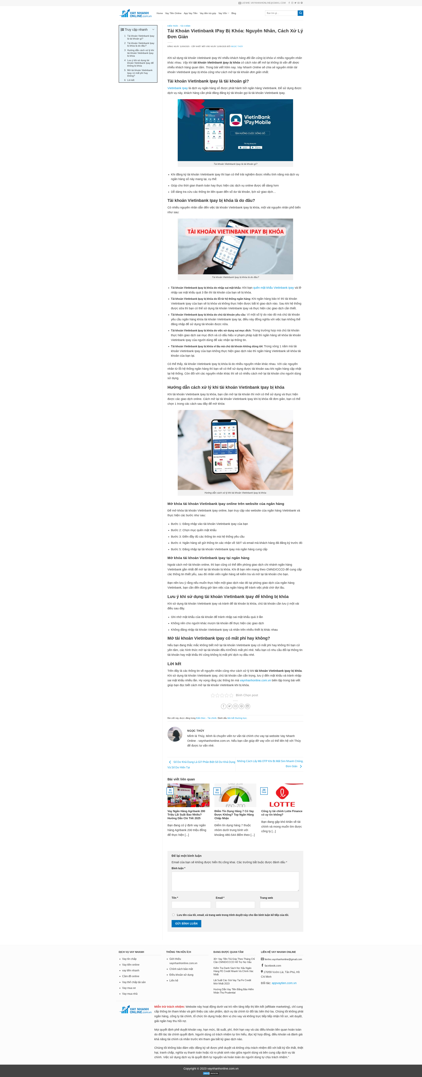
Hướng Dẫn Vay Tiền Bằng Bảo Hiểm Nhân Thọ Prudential (233, 991)
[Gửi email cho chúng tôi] (299, 3)
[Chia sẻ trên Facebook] (223, 706)
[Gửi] (300, 13)
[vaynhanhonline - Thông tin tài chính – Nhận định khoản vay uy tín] (135, 13)
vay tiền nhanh (130, 970)
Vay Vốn (222, 13)
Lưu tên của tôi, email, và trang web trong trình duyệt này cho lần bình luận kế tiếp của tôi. (233, 914)
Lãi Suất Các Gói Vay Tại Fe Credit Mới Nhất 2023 (232, 982)
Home (160, 13)
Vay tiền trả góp (208, 13)
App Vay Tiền (190, 13)
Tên (175, 897)
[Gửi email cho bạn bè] (235, 706)
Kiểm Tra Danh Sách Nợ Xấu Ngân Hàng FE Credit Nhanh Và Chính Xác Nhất (233, 971)
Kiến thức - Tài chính (178, 26)
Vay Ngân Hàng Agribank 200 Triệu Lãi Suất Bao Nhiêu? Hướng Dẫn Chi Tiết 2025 (186, 815)
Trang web (266, 897)
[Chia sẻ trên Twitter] (229, 706)
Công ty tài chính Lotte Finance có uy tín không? (281, 813)
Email (220, 897)
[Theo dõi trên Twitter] (295, 3)
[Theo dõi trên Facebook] (289, 3)
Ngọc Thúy (237, 46)
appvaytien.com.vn (284, 983)
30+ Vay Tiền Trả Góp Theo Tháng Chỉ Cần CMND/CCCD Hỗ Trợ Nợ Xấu (234, 960)
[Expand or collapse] (153, 29)
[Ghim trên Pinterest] (241, 706)
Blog (233, 13)
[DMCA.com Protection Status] (211, 1073)
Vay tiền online (130, 964)
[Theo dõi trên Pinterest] (302, 3)
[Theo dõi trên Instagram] (292, 3)
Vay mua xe (129, 988)
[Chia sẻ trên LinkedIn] (247, 706)
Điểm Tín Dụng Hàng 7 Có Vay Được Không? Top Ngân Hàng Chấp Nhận (234, 815)
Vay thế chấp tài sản (134, 982)
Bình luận (178, 868)
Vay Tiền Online (173, 13)
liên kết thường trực (237, 718)
